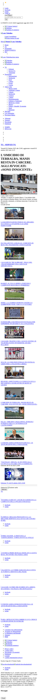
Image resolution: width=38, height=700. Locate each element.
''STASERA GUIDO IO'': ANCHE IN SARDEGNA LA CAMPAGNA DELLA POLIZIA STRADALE (18, 500)
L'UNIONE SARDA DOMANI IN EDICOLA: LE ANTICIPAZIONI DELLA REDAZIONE (17, 605)
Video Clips (8, 87)
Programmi (8, 48)
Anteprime (12, 72)
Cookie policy (9, 650)
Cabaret (11, 92)
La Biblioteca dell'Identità (12, 633)
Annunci (7, 120)
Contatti (7, 656)
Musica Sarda (13, 88)
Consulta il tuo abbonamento (13, 630)
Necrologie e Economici (12, 652)
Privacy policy (9, 649)
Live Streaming (9, 113)
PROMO (7, 111)
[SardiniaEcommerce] (12, 645)
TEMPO (7, 127)
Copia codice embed (7, 196)
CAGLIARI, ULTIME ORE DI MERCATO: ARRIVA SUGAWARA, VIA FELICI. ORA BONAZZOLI (18, 588)
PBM (6, 637)
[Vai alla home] (7, 41)
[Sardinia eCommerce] (12, 30)
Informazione (13, 76)
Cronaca (11, 95)
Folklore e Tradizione (15, 101)
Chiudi (3, 698)
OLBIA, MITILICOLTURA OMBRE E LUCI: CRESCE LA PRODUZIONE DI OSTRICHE (19, 620)
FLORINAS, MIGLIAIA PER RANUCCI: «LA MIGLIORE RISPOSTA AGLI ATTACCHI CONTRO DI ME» (18, 518)
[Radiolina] (8, 28)
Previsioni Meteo (10, 115)
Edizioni (11, 69)
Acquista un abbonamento (13, 631)
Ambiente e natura (14, 90)
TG (6, 47)
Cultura (11, 81)
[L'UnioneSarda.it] (11, 640)
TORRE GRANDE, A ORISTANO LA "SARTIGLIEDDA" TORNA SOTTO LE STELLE (17, 536)
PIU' (6, 52)
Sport (10, 80)
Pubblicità (8, 124)
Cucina (11, 85)
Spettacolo (12, 78)
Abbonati (7, 118)
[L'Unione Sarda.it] (11, 26)
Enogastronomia (14, 99)
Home (6, 45)
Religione (12, 110)
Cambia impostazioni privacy (14, 657)
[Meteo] (6, 3)
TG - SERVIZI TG (8, 145)
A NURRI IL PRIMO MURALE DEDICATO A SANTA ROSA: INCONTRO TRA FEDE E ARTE (19, 553)
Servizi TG (12, 71)
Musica (11, 104)
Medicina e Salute (14, 103)
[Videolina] (6, 33)
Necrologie (8, 122)
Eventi (11, 83)
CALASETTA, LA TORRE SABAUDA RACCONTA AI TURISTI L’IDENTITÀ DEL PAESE (18, 571)
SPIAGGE (8, 129)
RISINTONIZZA (10, 50)
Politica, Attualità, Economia (17, 106)
